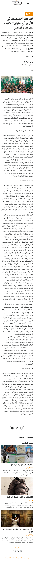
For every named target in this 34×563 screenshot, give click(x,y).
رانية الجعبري (28, 62)
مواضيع (28, 13)
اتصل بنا (19, 558)
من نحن (26, 558)
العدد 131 (21, 437)
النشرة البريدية (9, 558)
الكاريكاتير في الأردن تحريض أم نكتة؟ (20, 497)
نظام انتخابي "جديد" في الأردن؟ (22, 465)
